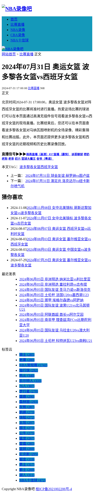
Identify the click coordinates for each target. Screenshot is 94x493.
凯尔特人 (30, 381)
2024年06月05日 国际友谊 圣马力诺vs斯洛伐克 (55, 290)
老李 (11, 158)
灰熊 (27, 407)
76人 (27, 386)
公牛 (27, 433)
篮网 (27, 449)
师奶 (86, 154)
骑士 (27, 355)
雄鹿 (27, 396)
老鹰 (27, 360)
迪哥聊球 (77, 154)
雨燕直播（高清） (37, 154)
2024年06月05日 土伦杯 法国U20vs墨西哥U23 (54, 295)
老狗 (4, 158)
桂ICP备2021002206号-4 (54, 489)
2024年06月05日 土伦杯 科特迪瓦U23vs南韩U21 (55, 341)
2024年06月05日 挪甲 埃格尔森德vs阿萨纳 (51, 300)
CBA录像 (17, 35)
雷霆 (27, 443)
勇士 (27, 464)
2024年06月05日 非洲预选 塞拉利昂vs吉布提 (53, 284)
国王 (27, 428)
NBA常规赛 (33, 365)
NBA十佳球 (19, 40)
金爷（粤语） (45, 158)
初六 (18, 158)
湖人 (27, 475)
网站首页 (9, 54)
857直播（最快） (60, 154)
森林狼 (28, 402)
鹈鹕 (27, 412)
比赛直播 (17, 24)
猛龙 (27, 438)
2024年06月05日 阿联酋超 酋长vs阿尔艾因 (51, 314)
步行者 (28, 391)
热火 (27, 375)
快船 (27, 417)
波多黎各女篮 (29, 167)
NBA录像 (17, 30)
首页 (13, 19)
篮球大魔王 (28, 158)
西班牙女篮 (49, 167)
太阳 (27, 423)
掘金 (27, 459)
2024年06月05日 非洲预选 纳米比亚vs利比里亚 (55, 279)
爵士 (27, 470)
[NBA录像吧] (17, 9)
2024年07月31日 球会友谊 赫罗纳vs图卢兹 (57, 175)
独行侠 (28, 370)
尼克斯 (28, 454)
